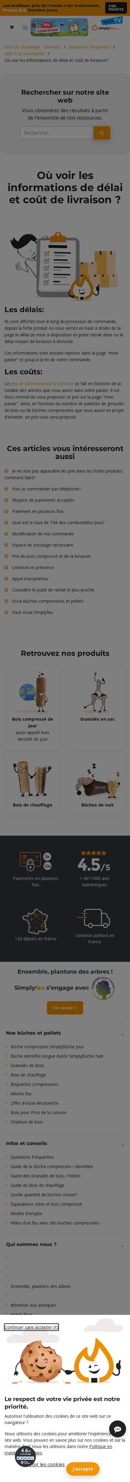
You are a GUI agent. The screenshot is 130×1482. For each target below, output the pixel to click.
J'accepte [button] (83, 1469)
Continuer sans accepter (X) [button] (31, 1327)
